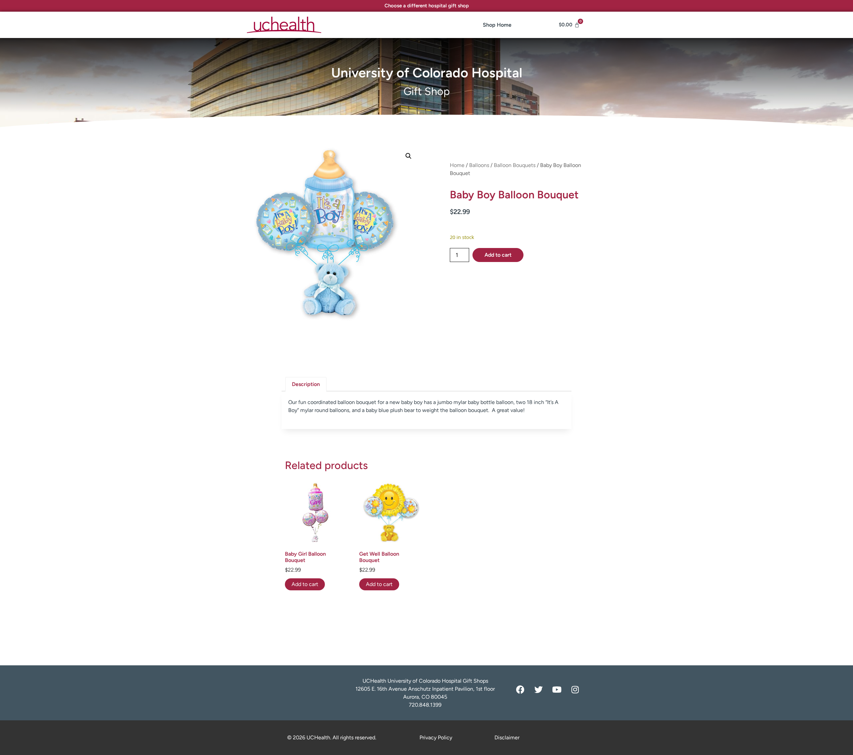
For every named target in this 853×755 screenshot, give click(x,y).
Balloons (479, 165)
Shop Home (497, 25)
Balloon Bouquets (514, 165)
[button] (409, 156)
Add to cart (497, 255)
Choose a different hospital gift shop (427, 6)
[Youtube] (556, 689)
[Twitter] (538, 689)
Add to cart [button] (305, 584)
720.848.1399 (425, 705)
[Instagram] (575, 689)
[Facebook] (520, 689)
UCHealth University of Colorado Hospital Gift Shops (425, 681)
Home (457, 165)
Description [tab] (306, 384)
